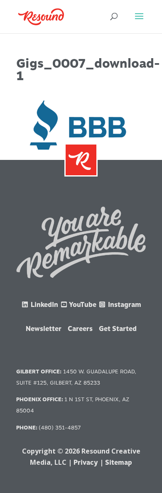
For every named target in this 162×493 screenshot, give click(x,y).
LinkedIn (43, 305)
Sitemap (118, 462)
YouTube (82, 305)
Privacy (86, 462)
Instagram (123, 305)
